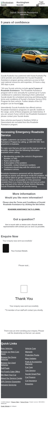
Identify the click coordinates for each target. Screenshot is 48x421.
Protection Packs (32, 355)
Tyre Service (30, 371)
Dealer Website (5, 406)
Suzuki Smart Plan (33, 374)
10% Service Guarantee (11, 382)
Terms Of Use (24, 402)
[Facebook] (1, 395)
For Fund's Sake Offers (10, 372)
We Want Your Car (8, 375)
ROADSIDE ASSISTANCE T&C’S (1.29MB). (24, 209)
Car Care (29, 367)
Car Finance (30, 377)
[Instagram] (2, 395)
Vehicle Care (30, 349)
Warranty (29, 352)
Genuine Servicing (8, 385)
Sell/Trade (5, 368)
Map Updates (30, 359)
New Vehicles (6, 349)
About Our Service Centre (11, 378)
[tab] (24, 236)
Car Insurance (31, 381)
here (21, 104)
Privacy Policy (15, 402)
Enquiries (29, 384)
